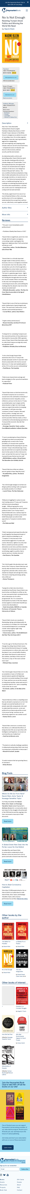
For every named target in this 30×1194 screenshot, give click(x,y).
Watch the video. (22, 898)
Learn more (8, 1147)
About (19, 1185)
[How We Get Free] (8, 1022)
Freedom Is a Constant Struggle (21, 1007)
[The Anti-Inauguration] (22, 957)
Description (6, 123)
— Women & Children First (10, 117)
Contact (19, 1190)
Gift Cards (20, 1179)
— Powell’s (6, 114)
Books (2, 1179)
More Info (6, 214)
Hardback (5, 103)
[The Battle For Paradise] (8, 929)
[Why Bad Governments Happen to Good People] (22, 1022)
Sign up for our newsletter (8, 1165)
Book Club (3, 1190)
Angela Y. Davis (22, 1011)
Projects (3, 1187)
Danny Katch (21, 1043)
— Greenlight (6, 115)
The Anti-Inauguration (19, 970)
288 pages (11, 103)
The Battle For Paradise (6, 942)
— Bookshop (6, 113)
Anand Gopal (21, 974)
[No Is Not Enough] (8, 957)
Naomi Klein (9, 29)
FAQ (18, 1187)
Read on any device (7, 98)
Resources (3, 1185)
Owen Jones (19, 976)
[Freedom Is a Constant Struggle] (22, 994)
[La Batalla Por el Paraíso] (22, 929)
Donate (19, 1182)
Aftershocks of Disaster (6, 1067)
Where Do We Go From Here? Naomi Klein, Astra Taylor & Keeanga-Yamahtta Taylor (13, 796)
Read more (7, 821)
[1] (8, 994)
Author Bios (7, 208)
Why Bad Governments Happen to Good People (21, 1037)
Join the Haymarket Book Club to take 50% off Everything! (15, 3)
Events (2, 1182)
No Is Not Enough (7, 970)
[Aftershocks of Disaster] (8, 1054)
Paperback (6, 69)
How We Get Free (7, 1034)
